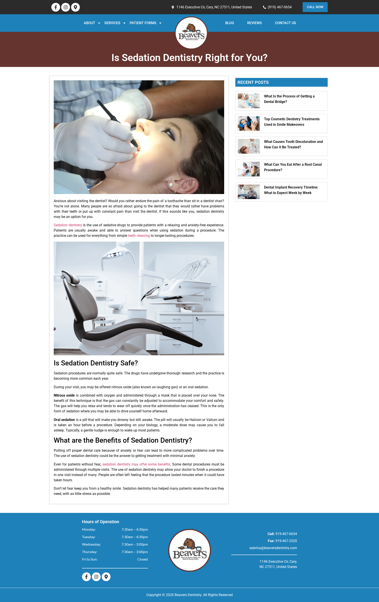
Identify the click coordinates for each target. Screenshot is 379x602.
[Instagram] (65, 7)
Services (126, 23)
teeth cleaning (139, 236)
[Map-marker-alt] (75, 7)
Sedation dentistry (68, 225)
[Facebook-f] (55, 7)
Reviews (251, 23)
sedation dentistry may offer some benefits (136, 464)
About (103, 23)
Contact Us (272, 23)
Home (203, 33)
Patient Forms (154, 23)
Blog (235, 23)
